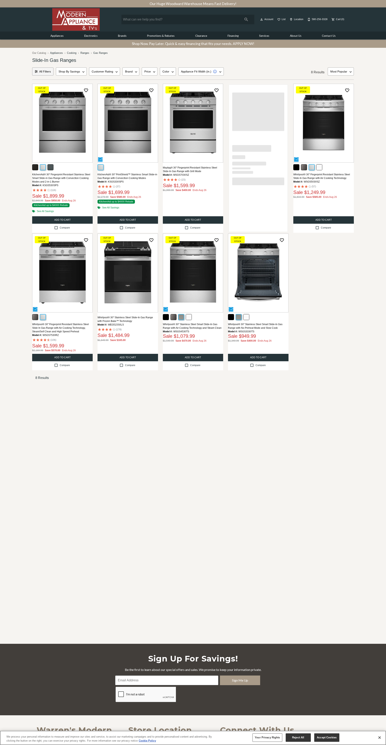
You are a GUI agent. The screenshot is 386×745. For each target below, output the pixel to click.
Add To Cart (62, 219)
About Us (295, 35)
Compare (65, 227)
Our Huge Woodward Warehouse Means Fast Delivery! (193, 4)
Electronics (91, 35)
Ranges (84, 52)
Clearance (201, 35)
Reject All (298, 737)
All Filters (45, 71)
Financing (233, 35)
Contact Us (329, 35)
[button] (261, 19)
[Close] (379, 737)
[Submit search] (246, 19)
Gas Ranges (100, 52)
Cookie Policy (147, 740)
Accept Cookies (327, 737)
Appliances (57, 35)
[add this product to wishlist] (86, 90)
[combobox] (71, 71)
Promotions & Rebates (161, 35)
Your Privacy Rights (267, 737)
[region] (193, 738)
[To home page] (76, 19)
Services (264, 35)
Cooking (71, 52)
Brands (122, 35)
